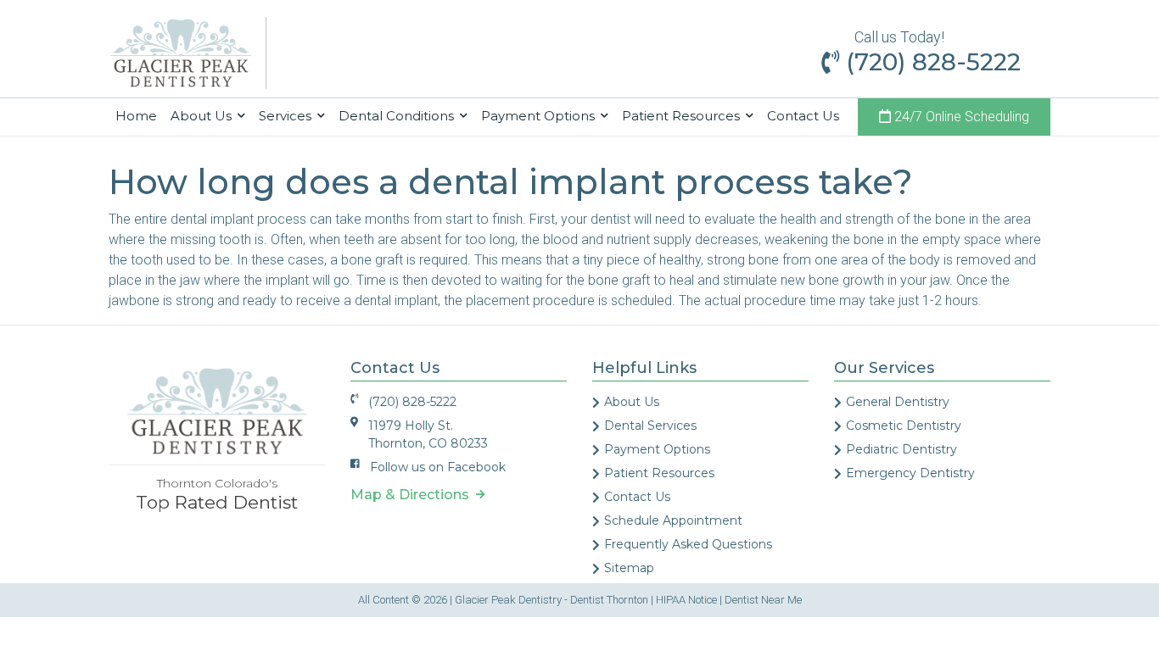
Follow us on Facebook (438, 467)
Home (139, 115)
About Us (631, 401)
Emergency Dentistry (910, 473)
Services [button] (287, 116)
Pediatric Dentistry (901, 449)
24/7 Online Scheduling (960, 116)
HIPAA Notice (686, 599)
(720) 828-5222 (930, 61)
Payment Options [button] (539, 116)
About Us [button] (203, 116)
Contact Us (803, 116)
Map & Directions (413, 495)
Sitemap (629, 568)
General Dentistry (897, 401)
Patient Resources (659, 473)
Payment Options (657, 449)
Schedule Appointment (673, 520)
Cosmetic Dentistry (903, 425)
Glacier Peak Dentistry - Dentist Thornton (551, 599)
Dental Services (650, 425)
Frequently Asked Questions (688, 544)
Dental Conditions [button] (398, 116)
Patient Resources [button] (682, 116)
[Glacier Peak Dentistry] (181, 52)
